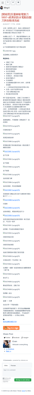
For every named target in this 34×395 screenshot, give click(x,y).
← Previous (10, 349)
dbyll (23, 391)
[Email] (18, 3)
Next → (8, 351)
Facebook (16, 337)
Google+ (26, 337)
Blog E (7, 7)
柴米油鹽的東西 (10, 322)
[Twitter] (13, 3)
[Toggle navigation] (2, 3)
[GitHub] (8, 3)
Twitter (7, 337)
